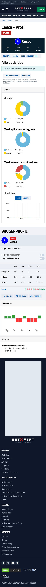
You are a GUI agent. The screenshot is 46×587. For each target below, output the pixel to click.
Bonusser (16, 16)
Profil (9, 296)
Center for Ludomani (9, 472)
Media (42, 16)
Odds (29, 16)
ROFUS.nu (23, 2)
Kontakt (4, 536)
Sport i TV (5, 468)
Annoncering (6, 543)
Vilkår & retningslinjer (10, 546)
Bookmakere (6, 16)
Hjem (3, 20)
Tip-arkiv (22, 296)
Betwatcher (6, 512)
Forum (35, 16)
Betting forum (7, 509)
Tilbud (3, 499)
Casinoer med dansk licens (11, 495)
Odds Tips (5, 454)
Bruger (6, 33)
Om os (4, 539)
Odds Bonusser (7, 485)
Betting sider (6, 482)
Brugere (10, 20)
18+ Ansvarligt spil (28, 582)
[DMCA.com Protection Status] (11, 570)
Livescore (5, 519)
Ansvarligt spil (7, 526)
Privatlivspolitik (7, 550)
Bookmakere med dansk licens (13, 492)
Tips (23, 16)
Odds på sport (6, 458)
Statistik (6, 56)
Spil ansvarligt (7, 2)
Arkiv (15, 56)
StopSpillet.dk (11, 3)
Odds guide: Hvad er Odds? (12, 523)
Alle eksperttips (11, 75)
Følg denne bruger (29, 56)
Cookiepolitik (6, 553)
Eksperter (5, 465)
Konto (41, 9)
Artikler (4, 461)
